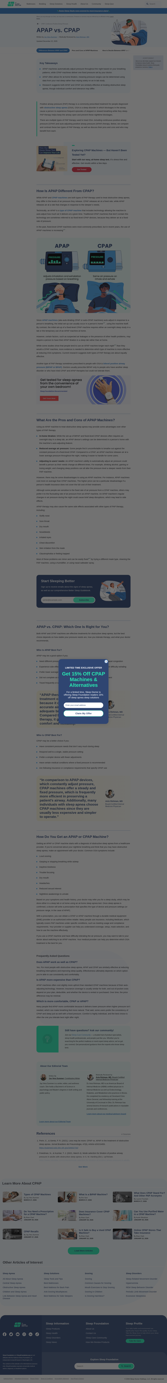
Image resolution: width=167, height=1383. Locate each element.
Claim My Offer (83, 713)
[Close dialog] (106, 661)
